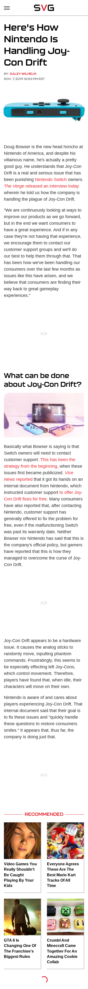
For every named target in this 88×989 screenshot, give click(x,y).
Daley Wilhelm (23, 74)
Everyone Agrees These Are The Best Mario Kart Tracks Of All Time (63, 875)
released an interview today (41, 186)
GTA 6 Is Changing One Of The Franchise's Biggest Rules (20, 948)
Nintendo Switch (51, 179)
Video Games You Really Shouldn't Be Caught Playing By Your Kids (20, 875)
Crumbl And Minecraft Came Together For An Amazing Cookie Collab (62, 951)
